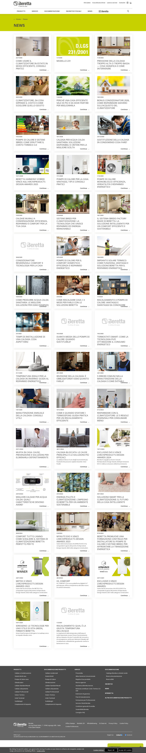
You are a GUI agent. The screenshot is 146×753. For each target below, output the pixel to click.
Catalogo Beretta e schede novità (116, 673)
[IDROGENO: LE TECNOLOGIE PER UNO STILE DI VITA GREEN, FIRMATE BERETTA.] (32, 612)
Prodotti (21, 11)
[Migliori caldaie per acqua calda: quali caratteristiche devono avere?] (32, 483)
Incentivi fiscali (73, 11)
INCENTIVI (109, 684)
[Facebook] (128, 735)
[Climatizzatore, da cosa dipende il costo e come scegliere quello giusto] (32, 86)
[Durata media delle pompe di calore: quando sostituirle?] (73, 323)
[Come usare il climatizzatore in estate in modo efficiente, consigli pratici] (32, 47)
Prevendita (79, 673)
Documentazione (52, 11)
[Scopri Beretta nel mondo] (130, 3)
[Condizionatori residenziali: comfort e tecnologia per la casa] (32, 247)
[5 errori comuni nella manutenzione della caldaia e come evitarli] (113, 362)
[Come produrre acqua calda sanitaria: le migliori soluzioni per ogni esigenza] (32, 286)
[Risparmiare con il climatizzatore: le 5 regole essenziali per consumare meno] (113, 399)
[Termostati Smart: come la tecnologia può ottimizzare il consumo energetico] (113, 323)
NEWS (107, 689)
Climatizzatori (19, 682)
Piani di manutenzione (83, 697)
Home (18, 19)
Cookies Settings (98, 750)
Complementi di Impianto (23, 704)
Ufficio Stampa (70, 723)
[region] (73, 750)
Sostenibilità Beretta (82, 709)
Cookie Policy (124, 723)
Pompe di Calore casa (22, 679)
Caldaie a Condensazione (23, 673)
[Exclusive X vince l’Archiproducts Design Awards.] (113, 567)
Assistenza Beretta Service (84, 686)
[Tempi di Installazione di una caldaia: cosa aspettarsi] (32, 323)
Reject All (111, 750)
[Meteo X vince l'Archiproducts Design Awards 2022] (32, 567)
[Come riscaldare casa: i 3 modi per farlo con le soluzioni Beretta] (73, 286)
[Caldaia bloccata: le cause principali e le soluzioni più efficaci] (73, 438)
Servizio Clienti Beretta (83, 703)
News (90, 11)
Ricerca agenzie (81, 682)
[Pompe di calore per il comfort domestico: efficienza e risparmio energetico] (73, 247)
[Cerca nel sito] (128, 10)
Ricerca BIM (110, 679)
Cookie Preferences (72, 726)
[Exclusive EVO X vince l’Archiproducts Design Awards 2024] (113, 438)
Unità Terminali (19, 698)
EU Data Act (102, 723)
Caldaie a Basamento (21, 689)
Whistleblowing (92, 723)
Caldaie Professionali (21, 692)
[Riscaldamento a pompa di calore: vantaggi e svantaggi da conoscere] (113, 286)
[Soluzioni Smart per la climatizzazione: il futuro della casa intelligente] (113, 483)
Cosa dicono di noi (98, 3)
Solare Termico (19, 695)
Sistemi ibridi (49, 676)
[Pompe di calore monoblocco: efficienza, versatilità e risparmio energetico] (113, 165)
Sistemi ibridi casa (20, 676)
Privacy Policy (113, 723)
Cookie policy (41, 751)
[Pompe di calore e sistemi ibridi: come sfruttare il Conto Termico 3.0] (32, 126)
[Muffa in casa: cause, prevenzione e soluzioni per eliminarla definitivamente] (32, 438)
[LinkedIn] (119, 735)
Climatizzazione (50, 682)
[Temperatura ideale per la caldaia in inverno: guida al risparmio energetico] (32, 362)
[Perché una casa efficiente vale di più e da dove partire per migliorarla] (73, 86)
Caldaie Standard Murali (22, 686)
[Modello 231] (73, 47)
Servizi (35, 11)
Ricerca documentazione (114, 676)
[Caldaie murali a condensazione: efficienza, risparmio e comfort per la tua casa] (32, 205)
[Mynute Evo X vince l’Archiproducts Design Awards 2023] (73, 523)
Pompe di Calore (50, 679)
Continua (43, 70)
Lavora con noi (112, 3)
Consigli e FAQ (80, 712)
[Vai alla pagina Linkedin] (127, 2)
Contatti (122, 3)
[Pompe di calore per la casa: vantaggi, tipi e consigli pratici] (73, 165)
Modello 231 (81, 723)
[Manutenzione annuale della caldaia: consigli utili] (32, 399)
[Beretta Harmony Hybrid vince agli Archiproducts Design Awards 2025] (32, 165)
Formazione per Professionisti (85, 700)
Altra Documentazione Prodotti (118, 698)
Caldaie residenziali (51, 673)
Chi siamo (87, 3)
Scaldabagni (19, 701)
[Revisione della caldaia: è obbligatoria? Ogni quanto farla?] (73, 362)
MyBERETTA (109, 693)
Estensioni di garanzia (83, 694)
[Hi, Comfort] (73, 567)
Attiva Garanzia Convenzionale (85, 676)
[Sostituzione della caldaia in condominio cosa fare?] (113, 126)
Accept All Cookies (125, 750)
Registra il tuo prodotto (83, 679)
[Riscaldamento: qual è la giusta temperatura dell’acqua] (73, 612)
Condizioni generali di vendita (85, 706)
